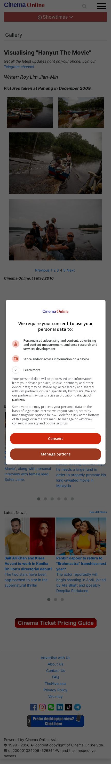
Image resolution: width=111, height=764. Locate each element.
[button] (55, 370)
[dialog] (56, 382)
